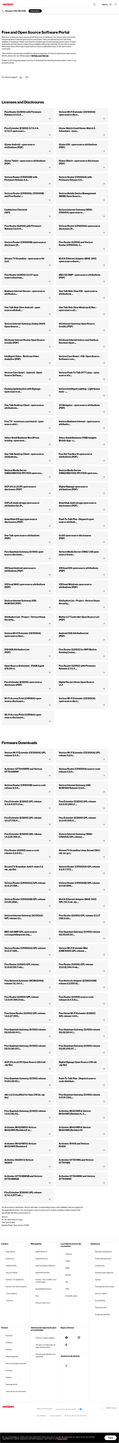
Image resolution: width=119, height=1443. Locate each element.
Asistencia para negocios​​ (104, 1273)
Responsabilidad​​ (12, 1356)
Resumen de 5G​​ (11, 1384)
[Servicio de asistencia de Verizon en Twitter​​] (66, 1364)
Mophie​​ (68, 1275)
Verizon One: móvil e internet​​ (16, 1287)
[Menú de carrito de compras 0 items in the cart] (110, 4)
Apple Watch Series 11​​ (44, 1289)
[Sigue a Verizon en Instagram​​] (79, 1335)
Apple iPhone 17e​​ (42, 1259)
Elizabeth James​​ (71, 1296)
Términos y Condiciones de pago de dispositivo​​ (45, 1346)
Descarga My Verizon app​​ (104, 1287)
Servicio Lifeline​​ (101, 1294)
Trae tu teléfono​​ (11, 1294)
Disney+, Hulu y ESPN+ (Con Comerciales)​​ (46, 1281)
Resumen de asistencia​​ (103, 1252)
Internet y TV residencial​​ (15, 1280)
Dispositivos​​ (10, 1252)
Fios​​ (37, 1296)
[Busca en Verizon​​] (94, 4)
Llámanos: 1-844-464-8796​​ (15, 11)
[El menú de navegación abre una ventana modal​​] (115, 4)
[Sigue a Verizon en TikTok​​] (66, 1343)
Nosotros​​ (9, 1336)
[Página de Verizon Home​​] (7, 4)
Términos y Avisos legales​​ (45, 1338)
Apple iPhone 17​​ (41, 1252)
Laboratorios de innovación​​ (16, 1391)
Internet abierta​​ (55, 1416)
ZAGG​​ (67, 1261)
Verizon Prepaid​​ (12, 1273)
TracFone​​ (9, 1301)
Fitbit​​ (67, 1289)
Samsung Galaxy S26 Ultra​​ (45, 1266)
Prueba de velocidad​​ (102, 1314)
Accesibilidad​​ (100, 1301)
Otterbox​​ (68, 1254)
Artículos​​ (9, 1370)
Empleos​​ (9, 1343)
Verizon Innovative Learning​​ (16, 1363)
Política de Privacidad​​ (44, 1409)
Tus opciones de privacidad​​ (66, 1409)
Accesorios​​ (10, 1259)
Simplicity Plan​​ (11, 1266)
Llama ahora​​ (35, 11)
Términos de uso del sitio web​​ (75, 1416)
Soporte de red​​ (100, 1307)
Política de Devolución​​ (103, 1259)
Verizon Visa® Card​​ (43, 1303)
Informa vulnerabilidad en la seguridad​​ (45, 1355)
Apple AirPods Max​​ (43, 1273)
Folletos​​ (9, 1377)
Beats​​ (67, 1268)
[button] (20, 77)
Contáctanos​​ (100, 1266)
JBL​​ (66, 1282)
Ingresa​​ (98, 1280)
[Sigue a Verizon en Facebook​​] (66, 1336)
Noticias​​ (9, 1349)
